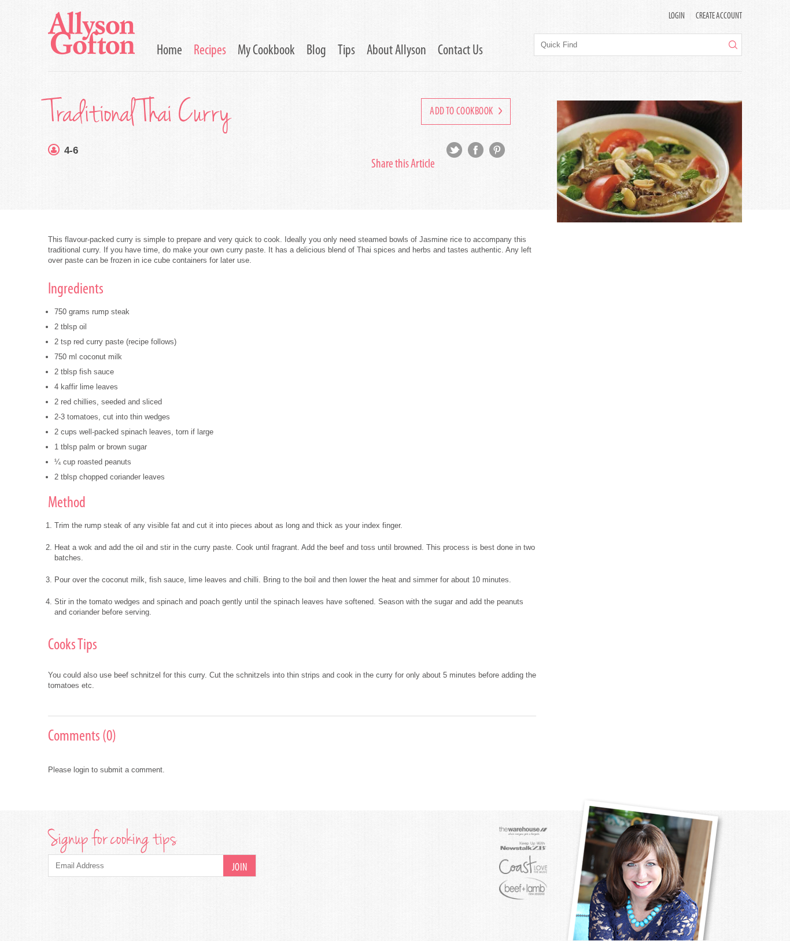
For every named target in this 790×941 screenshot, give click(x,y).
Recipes (210, 51)
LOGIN (677, 16)
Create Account (719, 16)
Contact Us (460, 51)
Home (169, 51)
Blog (316, 51)
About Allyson (396, 51)
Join (240, 868)
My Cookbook (266, 51)
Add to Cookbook (462, 112)
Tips (346, 51)
